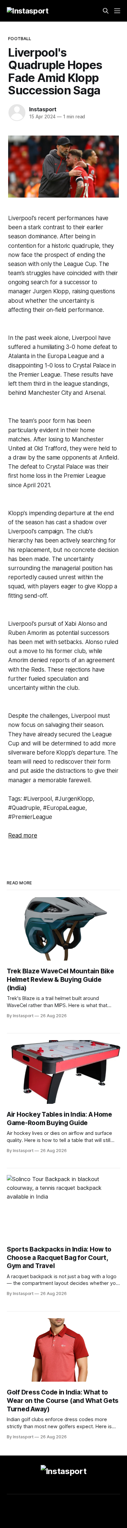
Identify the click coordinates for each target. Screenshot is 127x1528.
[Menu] (117, 10)
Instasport (43, 109)
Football (19, 38)
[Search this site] (105, 10)
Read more (22, 835)
